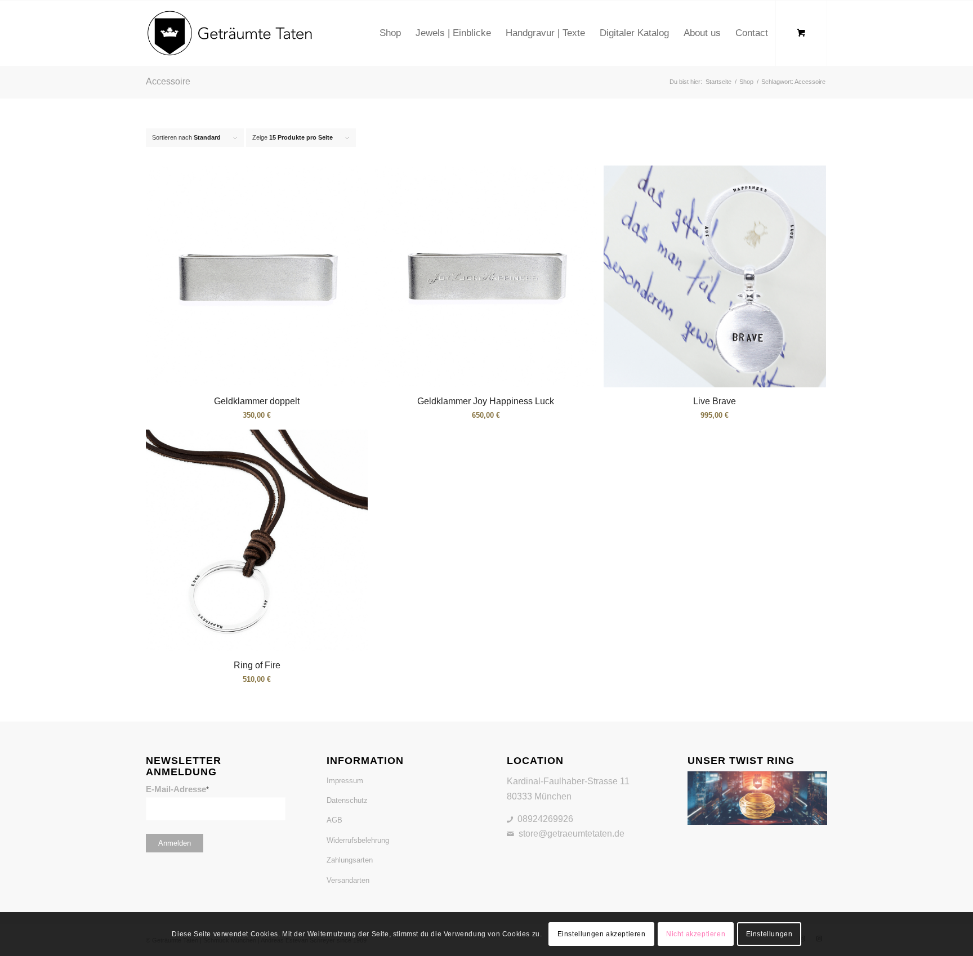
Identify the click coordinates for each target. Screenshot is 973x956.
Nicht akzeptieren (695, 934)
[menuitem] (390, 33)
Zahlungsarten (350, 860)
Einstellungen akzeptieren (601, 934)
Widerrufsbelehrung (358, 840)
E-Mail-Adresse (177, 789)
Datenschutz (347, 800)
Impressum (345, 780)
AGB (334, 820)
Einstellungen (769, 934)
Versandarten (348, 880)
